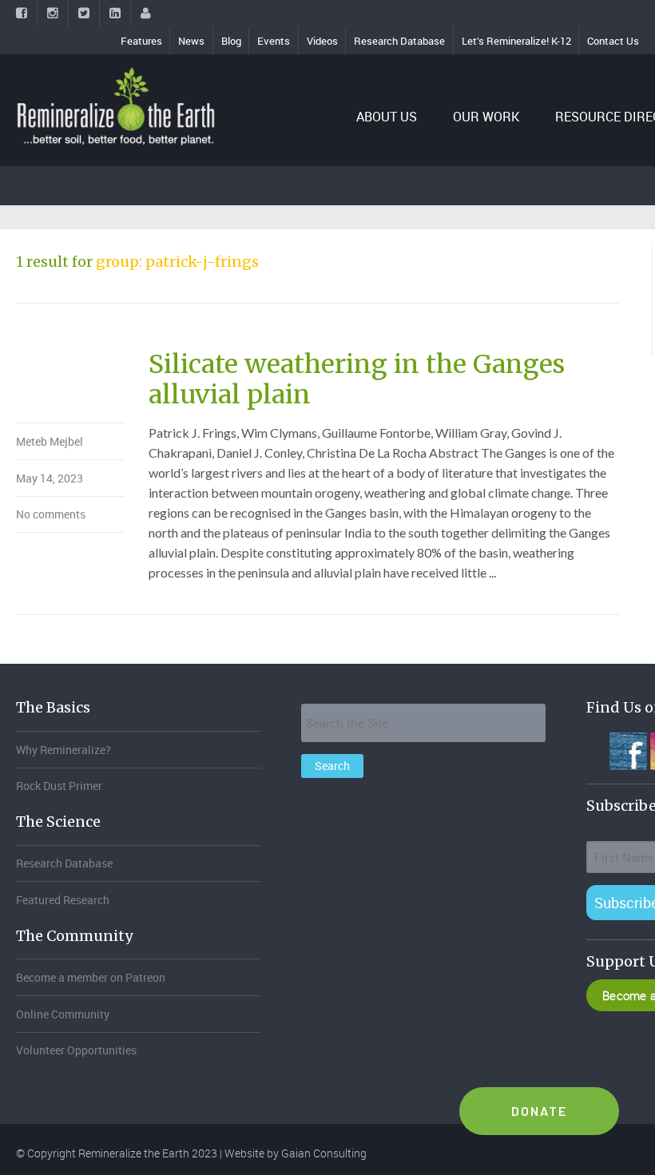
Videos (322, 41)
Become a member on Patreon (90, 977)
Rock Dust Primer (59, 785)
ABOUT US (386, 116)
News (191, 41)
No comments (50, 514)
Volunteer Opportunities (76, 1050)
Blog (231, 41)
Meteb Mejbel (49, 441)
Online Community (62, 1014)
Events (273, 41)
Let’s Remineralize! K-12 (516, 41)
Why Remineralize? (63, 749)
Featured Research (62, 899)
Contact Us (613, 41)
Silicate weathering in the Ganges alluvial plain (357, 379)
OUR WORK (486, 116)
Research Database (399, 41)
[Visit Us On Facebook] (627, 749)
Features (141, 41)
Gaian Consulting (324, 1153)
